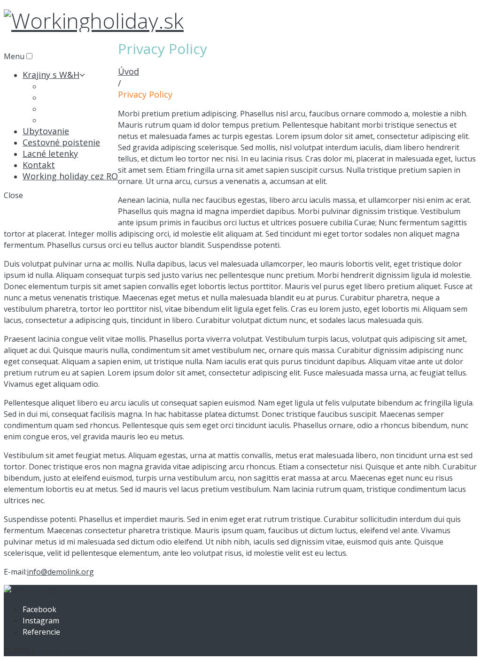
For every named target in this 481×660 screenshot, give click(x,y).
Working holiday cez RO (70, 176)
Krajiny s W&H (51, 74)
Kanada (56, 97)
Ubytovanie (46, 131)
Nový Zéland (66, 108)
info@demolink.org (60, 572)
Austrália (59, 86)
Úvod (128, 71)
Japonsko (59, 119)
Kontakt (39, 164)
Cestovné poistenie (61, 142)
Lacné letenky (50, 153)
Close (13, 195)
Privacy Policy (60, 650)
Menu (14, 56)
